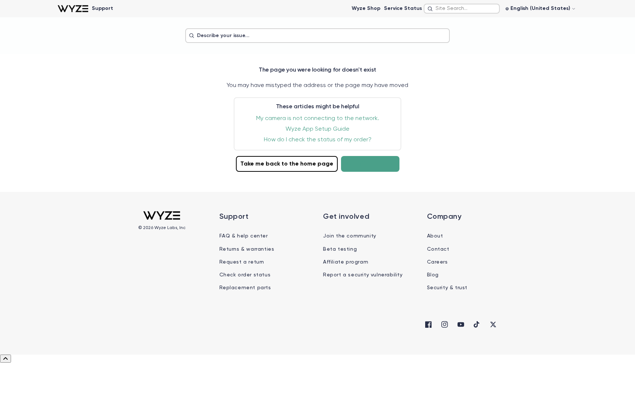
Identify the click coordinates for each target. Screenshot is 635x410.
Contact (438, 249)
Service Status (403, 8)
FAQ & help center (243, 236)
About (435, 236)
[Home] (73, 8)
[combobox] (462, 9)
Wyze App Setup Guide (317, 129)
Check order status (245, 274)
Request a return (242, 262)
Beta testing (340, 249)
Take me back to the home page (286, 164)
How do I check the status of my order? (318, 140)
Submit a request (370, 164)
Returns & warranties (247, 249)
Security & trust (447, 287)
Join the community (349, 236)
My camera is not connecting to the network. (317, 118)
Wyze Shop (366, 8)
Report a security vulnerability (363, 274)
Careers (437, 262)
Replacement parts (245, 287)
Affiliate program (345, 262)
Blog (433, 274)
